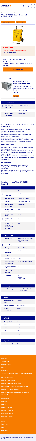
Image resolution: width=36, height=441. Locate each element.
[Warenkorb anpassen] (24, 6)
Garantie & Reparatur (6, 416)
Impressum (4, 401)
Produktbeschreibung (7, 22)
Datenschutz (4, 430)
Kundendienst (5, 398)
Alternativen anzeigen (10, 52)
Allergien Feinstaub (6, 364)
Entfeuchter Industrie (7, 377)
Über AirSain (4, 424)
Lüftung (3, 367)
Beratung (3, 404)
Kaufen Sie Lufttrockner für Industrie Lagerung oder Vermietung (15, 393)
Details (16, 96)
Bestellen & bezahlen (6, 407)
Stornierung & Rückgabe (7, 413)
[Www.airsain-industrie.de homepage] (7, 6)
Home (3, 12)
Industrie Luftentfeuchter (8, 380)
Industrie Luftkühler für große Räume (11, 383)
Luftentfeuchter (11, 12)
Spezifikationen (20, 22)
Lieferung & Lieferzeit (7, 410)
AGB (2, 427)
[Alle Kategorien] (33, 6)
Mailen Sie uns (18, 69)
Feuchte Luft (4, 358)
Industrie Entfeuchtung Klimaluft (10, 389)
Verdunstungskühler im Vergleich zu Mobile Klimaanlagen (16, 373)
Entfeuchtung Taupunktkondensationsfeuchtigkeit (14, 386)
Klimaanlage (4, 370)
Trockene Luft (5, 361)
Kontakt (3, 421)
